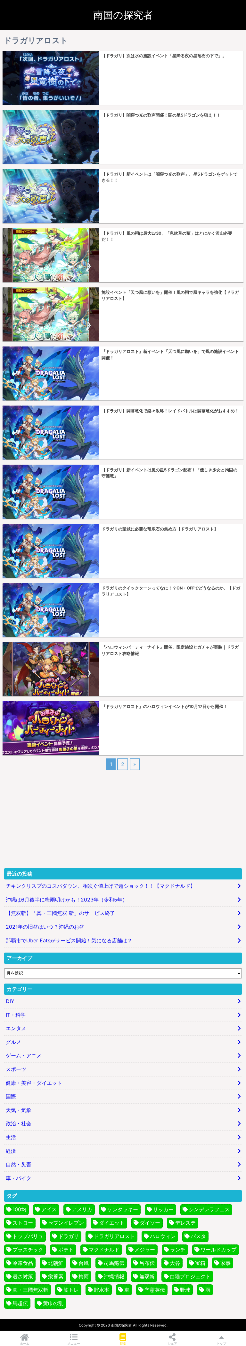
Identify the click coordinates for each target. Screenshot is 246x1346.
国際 (11, 1096)
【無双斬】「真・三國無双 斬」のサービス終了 (60, 913)
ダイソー (150, 1223)
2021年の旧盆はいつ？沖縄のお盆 (45, 927)
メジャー (145, 1249)
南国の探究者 (123, 15)
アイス (49, 1209)
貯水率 (101, 1290)
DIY (10, 1001)
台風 (83, 1263)
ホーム (24, 1343)
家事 (225, 1263)
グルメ (13, 1042)
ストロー (22, 1223)
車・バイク (18, 1178)
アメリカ (82, 1209)
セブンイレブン (66, 1223)
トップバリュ (27, 1236)
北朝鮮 (55, 1263)
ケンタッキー (122, 1209)
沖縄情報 (114, 1276)
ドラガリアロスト (114, 1236)
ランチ (177, 1249)
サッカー (163, 1209)
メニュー (73, 1343)
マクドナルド (104, 1249)
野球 (185, 1290)
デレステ (185, 1223)
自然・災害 (18, 1164)
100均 (19, 1209)
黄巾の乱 (53, 1303)
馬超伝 (20, 1303)
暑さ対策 (22, 1276)
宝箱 (200, 1263)
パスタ (198, 1236)
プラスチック (27, 1249)
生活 (11, 1137)
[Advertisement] (123, 818)
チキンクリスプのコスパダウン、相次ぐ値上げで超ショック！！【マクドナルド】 (100, 886)
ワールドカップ (218, 1249)
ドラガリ (68, 1236)
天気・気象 (18, 1110)
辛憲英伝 (154, 1290)
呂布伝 (147, 1263)
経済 (11, 1151)
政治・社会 (18, 1123)
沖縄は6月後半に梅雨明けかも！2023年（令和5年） (66, 899)
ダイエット (112, 1223)
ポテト (66, 1249)
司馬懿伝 (114, 1263)
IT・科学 (16, 1015)
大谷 (175, 1263)
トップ (221, 1343)
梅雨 (83, 1276)
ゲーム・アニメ (24, 1055)
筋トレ (71, 1290)
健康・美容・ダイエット (34, 1083)
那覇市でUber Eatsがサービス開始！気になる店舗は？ (69, 940)
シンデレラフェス (209, 1209)
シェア (172, 1343)
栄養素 (55, 1276)
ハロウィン (163, 1236)
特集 (123, 1343)
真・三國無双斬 (30, 1290)
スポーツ (16, 1069)
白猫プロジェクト (190, 1276)
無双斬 (147, 1276)
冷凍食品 (22, 1263)
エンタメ (16, 1028)
